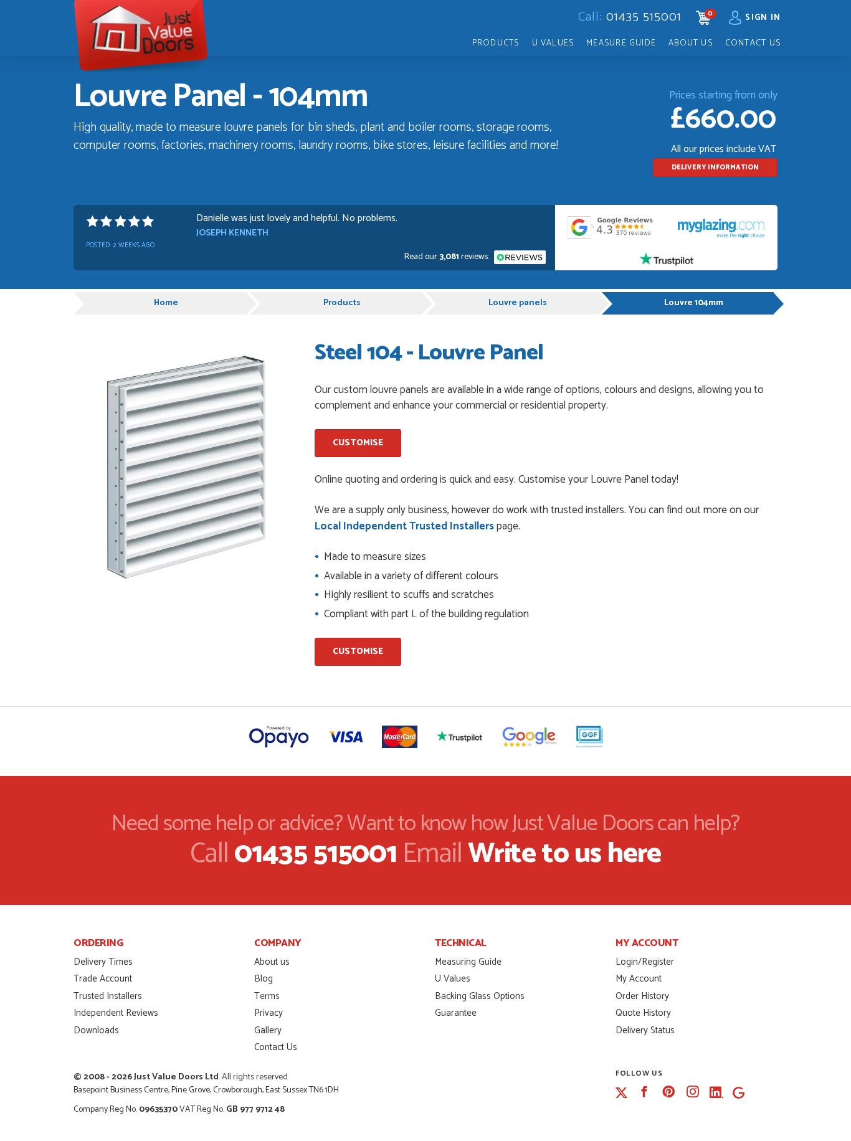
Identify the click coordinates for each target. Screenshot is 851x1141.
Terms (267, 996)
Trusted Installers (108, 996)
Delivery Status (645, 1030)
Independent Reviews (116, 1013)
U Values (553, 43)
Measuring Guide (468, 962)
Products (496, 43)
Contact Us (753, 43)
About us (272, 962)
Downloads (96, 1030)
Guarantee (456, 1013)
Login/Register (645, 962)
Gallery (268, 1030)
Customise (358, 443)
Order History (642, 996)
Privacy (268, 1013)
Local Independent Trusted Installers (404, 526)
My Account (639, 979)
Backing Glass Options (480, 996)
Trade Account (103, 979)
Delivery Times (103, 962)
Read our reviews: (447, 257)
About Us (690, 43)
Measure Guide (621, 43)
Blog (263, 979)
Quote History (643, 1013)
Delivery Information (715, 167)
